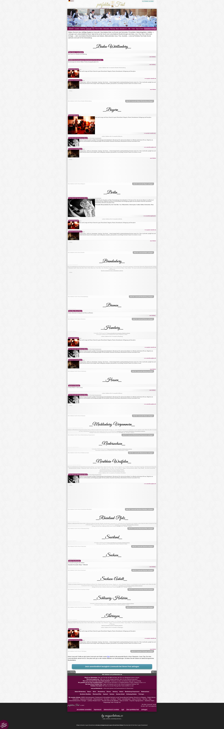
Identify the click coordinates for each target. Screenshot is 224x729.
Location (77, 29)
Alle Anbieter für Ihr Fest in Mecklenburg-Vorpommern (81, 435)
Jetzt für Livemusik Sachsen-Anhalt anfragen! (140, 589)
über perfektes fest (132, 709)
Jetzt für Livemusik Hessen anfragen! (143, 416)
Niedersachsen (145, 691)
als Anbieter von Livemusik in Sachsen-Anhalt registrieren (130, 585)
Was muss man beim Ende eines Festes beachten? (96, 681)
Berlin (94, 691)
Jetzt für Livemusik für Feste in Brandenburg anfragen (112, 270)
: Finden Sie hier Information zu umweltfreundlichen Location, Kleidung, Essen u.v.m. (112, 682)
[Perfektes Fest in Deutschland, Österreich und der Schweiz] (71, 1)
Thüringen (141, 694)
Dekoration (106, 29)
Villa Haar (144, 699)
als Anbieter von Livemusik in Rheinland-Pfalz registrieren (127, 524)
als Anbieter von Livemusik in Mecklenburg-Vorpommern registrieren (131, 431)
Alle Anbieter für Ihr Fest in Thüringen (77, 651)
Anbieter (148, 1)
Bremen (109, 691)
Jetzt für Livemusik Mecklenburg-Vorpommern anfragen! (137, 435)
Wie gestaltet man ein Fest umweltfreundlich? (90, 682)
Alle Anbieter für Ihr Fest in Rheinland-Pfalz (78, 528)
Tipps (139, 29)
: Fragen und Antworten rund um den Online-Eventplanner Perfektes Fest (112, 684)
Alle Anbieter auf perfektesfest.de (112, 674)
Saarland (105, 694)
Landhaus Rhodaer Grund (94, 700)
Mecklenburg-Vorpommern (132, 691)
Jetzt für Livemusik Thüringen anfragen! (142, 651)
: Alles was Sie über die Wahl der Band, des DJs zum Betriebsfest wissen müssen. (112, 677)
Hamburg (115, 691)
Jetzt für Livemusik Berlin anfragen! (143, 252)
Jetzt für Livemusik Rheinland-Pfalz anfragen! (140, 528)
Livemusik (88, 29)
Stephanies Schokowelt (86, 699)
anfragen (144, 709)
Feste (133, 29)
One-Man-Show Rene (75, 311)
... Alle (128, 29)
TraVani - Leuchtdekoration (124, 699)
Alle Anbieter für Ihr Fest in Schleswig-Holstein (79, 607)
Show (117, 29)
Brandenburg (101, 691)
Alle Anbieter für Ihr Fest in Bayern (76, 184)
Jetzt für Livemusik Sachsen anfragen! (142, 570)
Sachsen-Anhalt (120, 694)
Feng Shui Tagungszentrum (136, 700)
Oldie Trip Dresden (74, 560)
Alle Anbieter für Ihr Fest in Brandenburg (78, 296)
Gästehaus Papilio (149, 700)
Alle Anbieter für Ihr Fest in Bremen (76, 319)
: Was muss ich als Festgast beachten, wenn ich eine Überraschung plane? (112, 679)
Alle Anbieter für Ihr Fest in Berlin (76, 252)
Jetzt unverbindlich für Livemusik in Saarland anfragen (118, 542)
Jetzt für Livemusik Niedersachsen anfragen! (141, 453)
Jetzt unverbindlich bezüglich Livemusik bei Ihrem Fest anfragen (112, 666)
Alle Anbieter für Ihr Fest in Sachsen (77, 570)
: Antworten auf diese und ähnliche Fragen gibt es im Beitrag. (112, 681)
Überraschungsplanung (92, 679)
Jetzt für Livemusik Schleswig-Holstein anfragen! (140, 607)
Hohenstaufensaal (98, 699)
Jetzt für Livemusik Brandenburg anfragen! (141, 296)
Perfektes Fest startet (96, 686)
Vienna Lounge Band (75, 80)
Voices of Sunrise (74, 385)
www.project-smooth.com (150, 78)
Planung (112, 29)
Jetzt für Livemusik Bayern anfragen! (143, 184)
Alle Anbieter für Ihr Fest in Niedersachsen (78, 452)
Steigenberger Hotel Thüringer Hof (112, 702)
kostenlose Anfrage (150, 29)
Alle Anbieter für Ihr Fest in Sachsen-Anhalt (78, 589)
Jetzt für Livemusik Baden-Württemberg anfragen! (139, 101)
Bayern (89, 691)
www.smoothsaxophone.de (150, 147)
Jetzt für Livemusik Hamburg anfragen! (142, 371)
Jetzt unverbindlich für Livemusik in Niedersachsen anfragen (119, 448)
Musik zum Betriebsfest (91, 677)
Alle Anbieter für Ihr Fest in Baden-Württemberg (80, 101)
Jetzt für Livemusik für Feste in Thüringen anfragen (112, 625)
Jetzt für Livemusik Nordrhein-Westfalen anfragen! (139, 509)
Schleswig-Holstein (131, 694)
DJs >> (154, 672)
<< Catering (71, 672)
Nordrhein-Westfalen (85, 694)
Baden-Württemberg (80, 691)
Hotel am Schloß (124, 700)
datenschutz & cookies (111, 709)
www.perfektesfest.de (96, 688)
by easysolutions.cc (112, 716)
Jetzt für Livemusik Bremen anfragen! (143, 319)
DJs (93, 29)
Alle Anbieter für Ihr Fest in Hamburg (77, 371)
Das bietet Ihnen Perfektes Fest (93, 684)
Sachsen (112, 694)
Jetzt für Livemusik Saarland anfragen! (142, 546)
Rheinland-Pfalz (97, 694)
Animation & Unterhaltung (127, 29)
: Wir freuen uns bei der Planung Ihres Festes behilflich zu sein (112, 686)
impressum (97, 709)
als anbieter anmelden (84, 709)
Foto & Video (98, 29)
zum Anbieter (152, 56)
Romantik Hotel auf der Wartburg (110, 700)
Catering (82, 29)
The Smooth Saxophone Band (78, 138)
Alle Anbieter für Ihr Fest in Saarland (77, 546)
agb (122, 709)
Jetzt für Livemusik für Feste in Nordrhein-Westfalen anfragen (112, 470)
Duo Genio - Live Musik (76, 52)
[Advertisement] (112, 96)
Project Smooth (73, 69)
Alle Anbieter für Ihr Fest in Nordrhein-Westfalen (80, 509)
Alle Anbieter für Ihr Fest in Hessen (76, 415)
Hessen (121, 691)
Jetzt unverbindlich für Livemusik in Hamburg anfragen (118, 333)
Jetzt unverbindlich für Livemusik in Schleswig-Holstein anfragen (120, 603)
